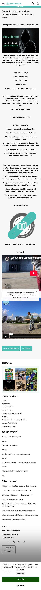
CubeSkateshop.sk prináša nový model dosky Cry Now (20, 515)
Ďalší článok (26, 348)
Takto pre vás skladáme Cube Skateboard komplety (19, 486)
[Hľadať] (33, 3)
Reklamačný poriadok (9, 426)
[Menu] (3, 3)
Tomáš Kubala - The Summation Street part (17, 490)
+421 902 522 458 (7, 538)
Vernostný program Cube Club (12, 413)
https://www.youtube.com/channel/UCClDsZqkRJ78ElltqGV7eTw (18, 541)
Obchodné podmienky (9, 423)
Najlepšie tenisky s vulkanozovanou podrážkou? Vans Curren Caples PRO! (19, 505)
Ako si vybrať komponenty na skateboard (16, 454)
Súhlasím (20, 579)
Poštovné (5, 417)
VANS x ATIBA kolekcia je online (12, 499)
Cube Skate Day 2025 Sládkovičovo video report (18, 511)
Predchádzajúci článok (11, 348)
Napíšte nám (6, 404)
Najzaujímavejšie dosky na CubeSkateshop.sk (17, 495)
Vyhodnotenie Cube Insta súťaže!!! (13, 520)
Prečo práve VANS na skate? (11, 437)
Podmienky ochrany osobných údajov (14, 420)
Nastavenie (20, 574)
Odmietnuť (20, 585)
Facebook (8, 541)
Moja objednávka (7, 407)
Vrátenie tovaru (7, 410)
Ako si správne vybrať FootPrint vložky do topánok (19, 462)
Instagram (13, 541)
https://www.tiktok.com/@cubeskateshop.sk (24, 541)
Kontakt (4, 400)
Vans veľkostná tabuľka (10, 445)
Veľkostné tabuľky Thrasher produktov (15, 471)
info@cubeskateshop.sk (16, 145)
